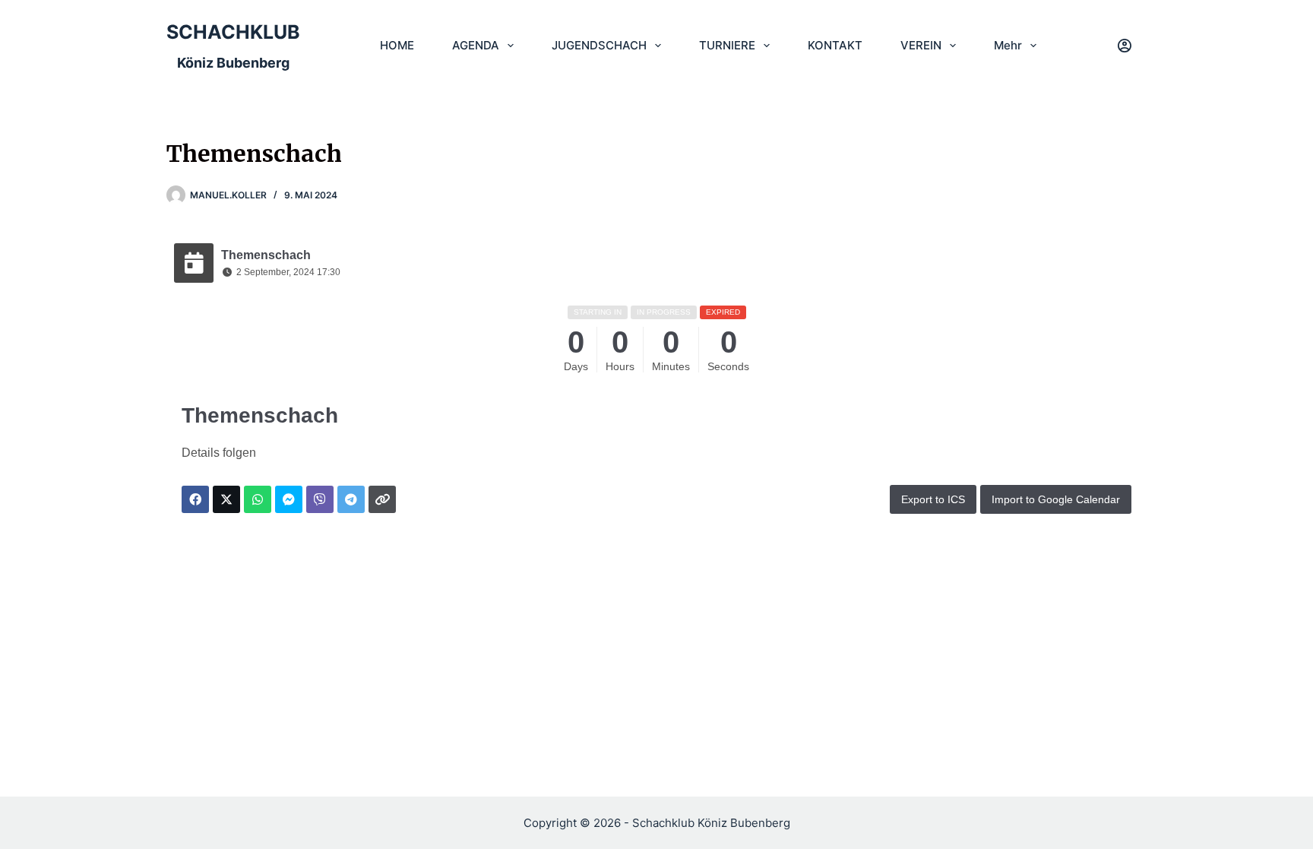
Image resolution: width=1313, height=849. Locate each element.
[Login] (1124, 45)
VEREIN (920, 45)
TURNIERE (727, 45)
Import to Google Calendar (1056, 499)
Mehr (1008, 45)
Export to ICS (933, 499)
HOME (397, 45)
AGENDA (475, 45)
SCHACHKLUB (233, 32)
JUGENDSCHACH (599, 45)
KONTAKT (835, 45)
